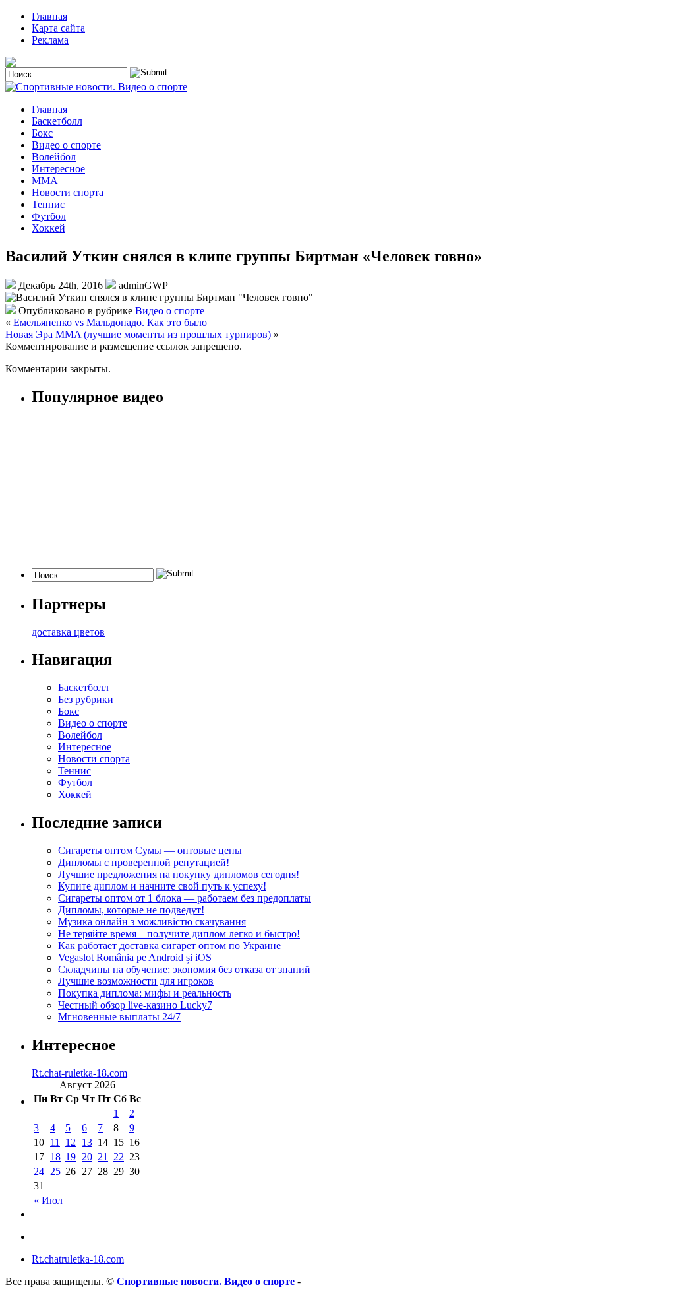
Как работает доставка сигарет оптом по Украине (169, 945)
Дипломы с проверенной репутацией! (143, 862)
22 (118, 1156)
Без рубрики (85, 699)
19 (70, 1156)
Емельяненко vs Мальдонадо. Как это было (110, 322)
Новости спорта (67, 192)
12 (70, 1142)
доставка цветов (68, 632)
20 (87, 1156)
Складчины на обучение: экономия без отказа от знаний (184, 969)
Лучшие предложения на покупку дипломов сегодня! (178, 874)
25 (55, 1171)
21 (103, 1156)
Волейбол (54, 156)
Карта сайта (58, 28)
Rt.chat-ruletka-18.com (79, 1072)
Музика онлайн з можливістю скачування (152, 921)
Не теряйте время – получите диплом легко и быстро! (179, 933)
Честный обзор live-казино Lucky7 (135, 1005)
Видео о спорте (66, 144)
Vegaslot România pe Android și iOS (135, 957)
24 (39, 1171)
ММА (45, 180)
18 (55, 1156)
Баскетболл (57, 121)
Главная (49, 16)
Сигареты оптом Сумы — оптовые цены (150, 850)
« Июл (48, 1200)
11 (55, 1142)
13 (87, 1142)
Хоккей (48, 228)
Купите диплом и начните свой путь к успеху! (162, 886)
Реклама (50, 40)
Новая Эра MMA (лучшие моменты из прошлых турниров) (138, 334)
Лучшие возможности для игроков (136, 981)
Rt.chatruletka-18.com (78, 1259)
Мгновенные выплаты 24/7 (119, 1016)
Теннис (48, 204)
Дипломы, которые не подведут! (131, 909)
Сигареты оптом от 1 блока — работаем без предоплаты (184, 898)
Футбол (49, 216)
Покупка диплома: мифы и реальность (144, 993)
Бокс (42, 133)
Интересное (58, 168)
